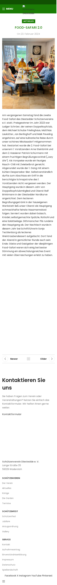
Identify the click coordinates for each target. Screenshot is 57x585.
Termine (6, 503)
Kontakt (6, 544)
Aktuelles (28, 21)
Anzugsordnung (10, 526)
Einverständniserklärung (14, 554)
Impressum (8, 559)
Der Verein (7, 483)
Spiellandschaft (10, 569)
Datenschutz (8, 564)
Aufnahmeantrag (11, 549)
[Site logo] (28, 10)
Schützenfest (9, 516)
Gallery (5, 531)
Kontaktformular (11, 414)
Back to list (28, 359)
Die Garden (8, 498)
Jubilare (6, 521)
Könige (5, 493)
